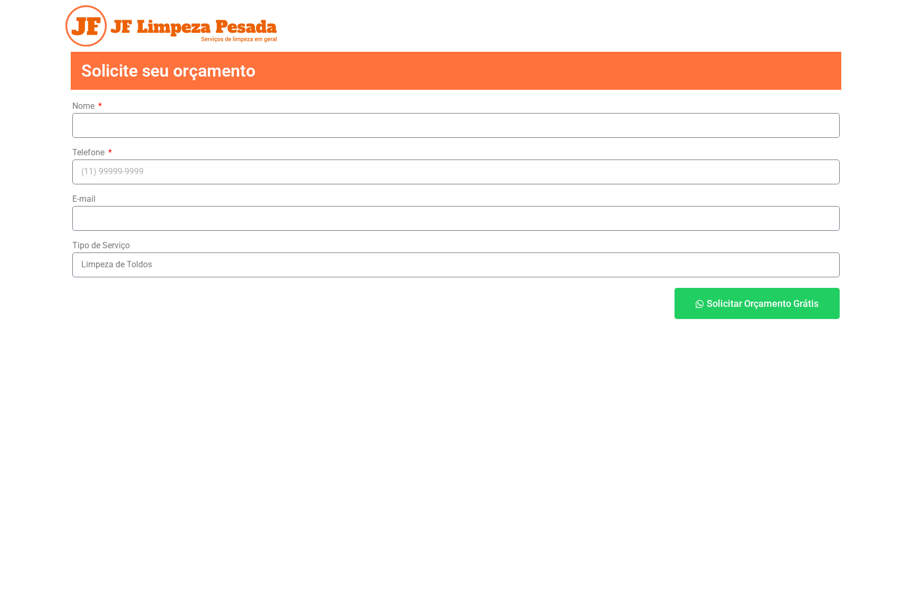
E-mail (84, 199)
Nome (84, 106)
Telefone (89, 152)
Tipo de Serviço (101, 245)
